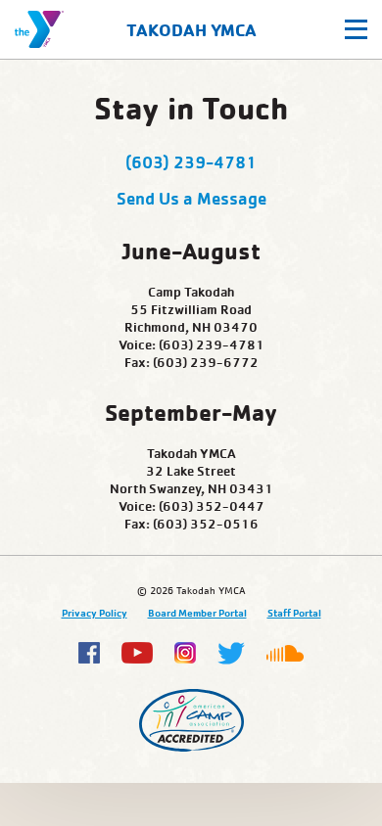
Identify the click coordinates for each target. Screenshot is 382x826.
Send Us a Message (191, 197)
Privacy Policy (94, 613)
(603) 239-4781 (191, 161)
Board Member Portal (197, 613)
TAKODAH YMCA (191, 30)
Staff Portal (294, 613)
